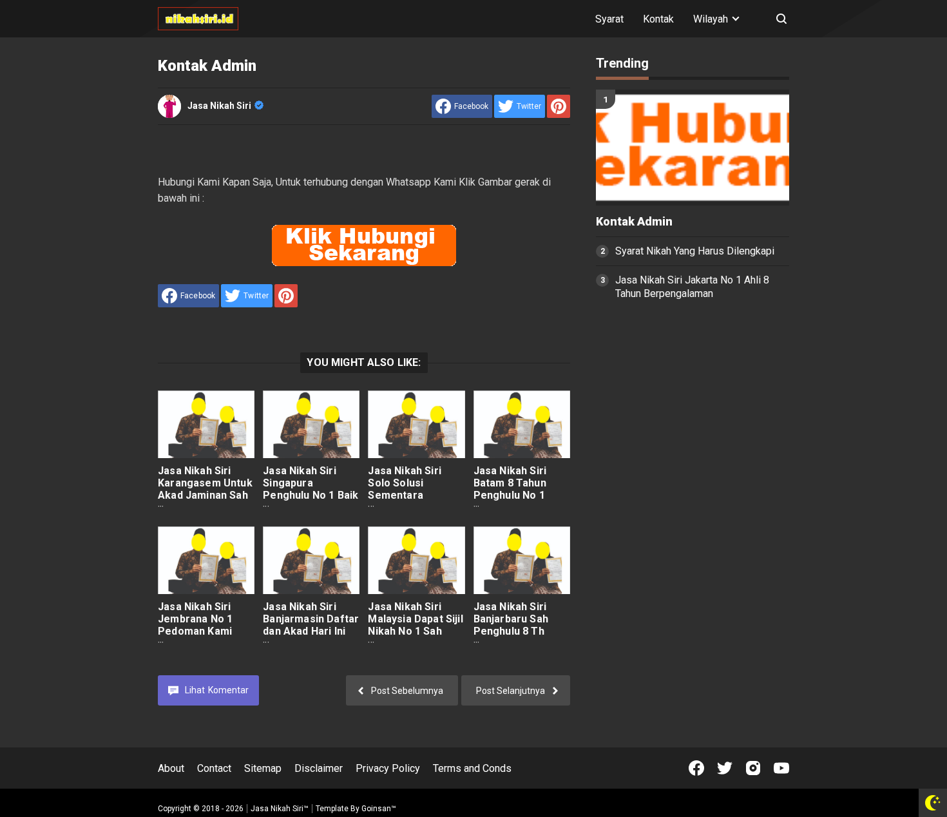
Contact (214, 768)
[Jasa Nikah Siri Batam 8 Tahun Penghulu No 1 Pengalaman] (522, 424)
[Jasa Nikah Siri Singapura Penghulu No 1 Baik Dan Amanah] (311, 424)
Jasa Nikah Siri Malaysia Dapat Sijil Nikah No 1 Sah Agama (415, 625)
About (171, 768)
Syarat (609, 19)
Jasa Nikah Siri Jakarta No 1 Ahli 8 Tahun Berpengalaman (692, 287)
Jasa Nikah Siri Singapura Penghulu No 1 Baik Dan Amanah (310, 489)
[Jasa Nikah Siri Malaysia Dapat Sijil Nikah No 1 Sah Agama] (416, 560)
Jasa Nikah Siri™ (280, 808)
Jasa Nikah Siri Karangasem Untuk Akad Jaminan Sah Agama (205, 489)
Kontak (658, 19)
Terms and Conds (472, 768)
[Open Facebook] (696, 768)
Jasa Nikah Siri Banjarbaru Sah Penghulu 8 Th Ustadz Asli (511, 625)
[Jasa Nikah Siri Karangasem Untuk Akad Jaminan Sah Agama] (206, 424)
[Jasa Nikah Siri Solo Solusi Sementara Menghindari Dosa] (416, 424)
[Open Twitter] (724, 768)
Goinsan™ (378, 808)
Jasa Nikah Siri (219, 106)
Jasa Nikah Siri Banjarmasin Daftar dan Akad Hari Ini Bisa (311, 625)
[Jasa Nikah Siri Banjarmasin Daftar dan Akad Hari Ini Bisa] (311, 560)
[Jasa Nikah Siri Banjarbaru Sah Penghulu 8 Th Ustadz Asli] (522, 560)
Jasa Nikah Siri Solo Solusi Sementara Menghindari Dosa (413, 489)
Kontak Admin (634, 221)
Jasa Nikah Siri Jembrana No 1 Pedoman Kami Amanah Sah (195, 625)
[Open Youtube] (781, 768)
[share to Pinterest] (558, 106)
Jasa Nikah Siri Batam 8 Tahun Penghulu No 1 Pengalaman (510, 489)
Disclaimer (318, 768)
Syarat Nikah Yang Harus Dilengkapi (694, 251)
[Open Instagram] (753, 768)
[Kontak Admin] (692, 148)
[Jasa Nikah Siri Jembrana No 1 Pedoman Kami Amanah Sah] (206, 560)
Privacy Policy (388, 768)
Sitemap (263, 768)
